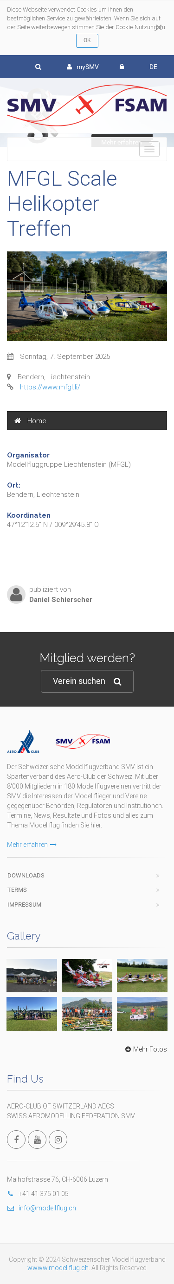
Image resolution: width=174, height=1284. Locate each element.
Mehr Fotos (150, 1049)
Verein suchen (79, 681)
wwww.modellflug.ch (58, 1267)
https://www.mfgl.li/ (50, 387)
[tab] (87, 420)
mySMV (88, 66)
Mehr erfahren (27, 844)
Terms (17, 889)
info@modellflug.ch (47, 1208)
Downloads (26, 875)
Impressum (24, 904)
